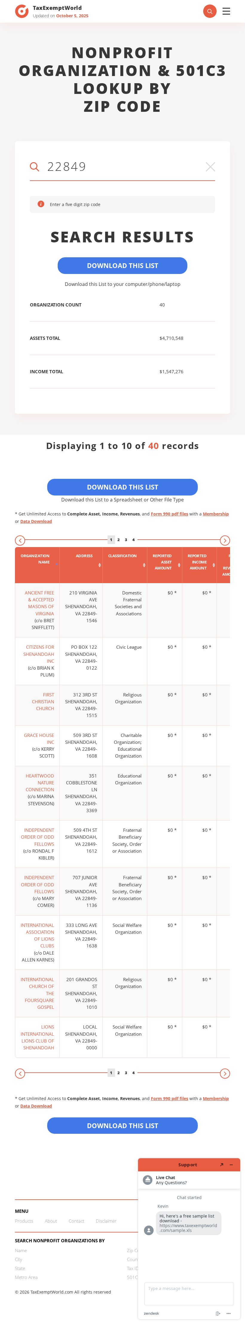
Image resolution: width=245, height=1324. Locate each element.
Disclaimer (106, 1221)
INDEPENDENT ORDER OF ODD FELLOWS (37, 837)
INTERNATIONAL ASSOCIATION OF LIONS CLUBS (37, 935)
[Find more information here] (189, 1238)
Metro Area (26, 1277)
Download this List (122, 1125)
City (18, 1259)
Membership (216, 514)
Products (24, 1221)
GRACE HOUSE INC (39, 738)
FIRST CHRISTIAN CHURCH (43, 702)
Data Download (36, 521)
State (20, 1268)
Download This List (122, 265)
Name (21, 1250)
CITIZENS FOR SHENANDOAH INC (38, 654)
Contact (76, 1221)
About (51, 1221)
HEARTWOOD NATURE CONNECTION (40, 783)
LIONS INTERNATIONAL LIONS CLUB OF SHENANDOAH (37, 1037)
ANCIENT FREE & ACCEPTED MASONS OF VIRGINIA (39, 603)
